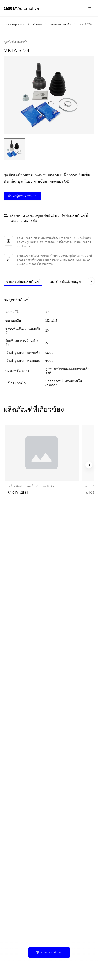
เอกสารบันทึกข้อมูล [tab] (65, 281)
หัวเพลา (37, 24)
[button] (42, 465)
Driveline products (15, 24)
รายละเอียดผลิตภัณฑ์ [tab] (23, 281)
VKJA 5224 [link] (86, 24)
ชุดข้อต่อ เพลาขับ (60, 24)
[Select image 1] (14, 149)
